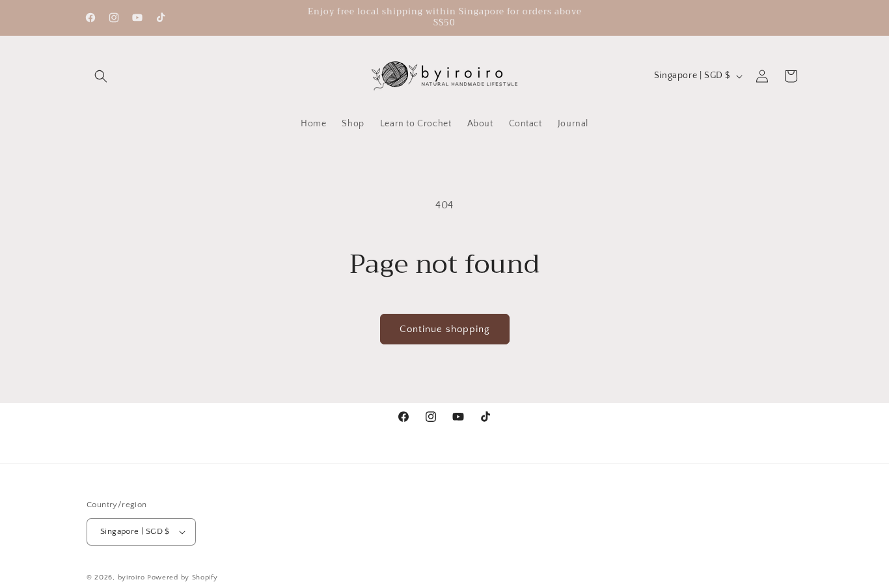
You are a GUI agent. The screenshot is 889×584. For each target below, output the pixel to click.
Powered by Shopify (182, 577)
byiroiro (131, 577)
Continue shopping (445, 329)
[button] (101, 76)
